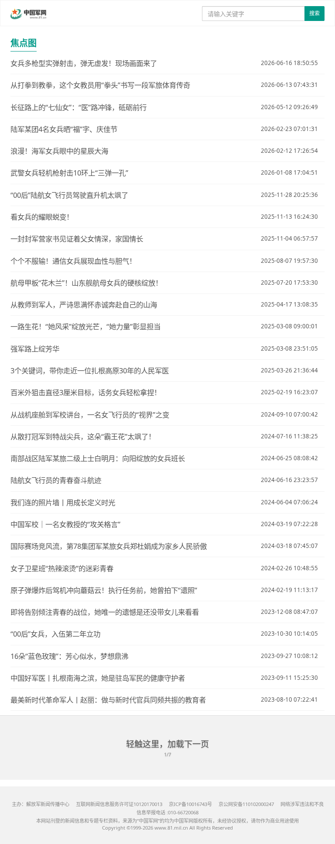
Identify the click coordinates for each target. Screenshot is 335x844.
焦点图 (23, 43)
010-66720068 (183, 812)
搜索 (314, 13)
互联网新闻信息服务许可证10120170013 (119, 804)
